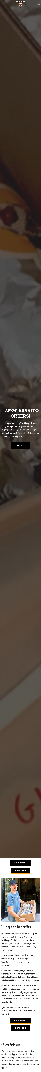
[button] (39, 4)
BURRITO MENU (20, 862)
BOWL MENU (20, 870)
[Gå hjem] (20, 4)
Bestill (20, 445)
